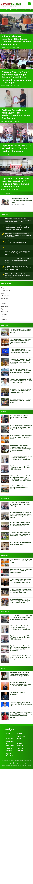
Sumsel (8, 10)
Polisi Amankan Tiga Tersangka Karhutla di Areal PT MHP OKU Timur (21, 437)
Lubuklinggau (5, 295)
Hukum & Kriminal (20, 744)
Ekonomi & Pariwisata (20, 750)
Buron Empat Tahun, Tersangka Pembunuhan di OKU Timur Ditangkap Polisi (21, 571)
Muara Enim (4, 298)
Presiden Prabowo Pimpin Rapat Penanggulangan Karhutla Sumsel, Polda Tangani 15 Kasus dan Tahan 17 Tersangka (16, 77)
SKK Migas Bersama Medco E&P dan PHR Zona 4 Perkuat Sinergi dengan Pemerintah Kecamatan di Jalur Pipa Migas (21, 478)
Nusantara (16, 10)
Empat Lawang (5, 290)
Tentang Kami (13, 762)
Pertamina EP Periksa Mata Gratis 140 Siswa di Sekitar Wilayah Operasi (19, 487)
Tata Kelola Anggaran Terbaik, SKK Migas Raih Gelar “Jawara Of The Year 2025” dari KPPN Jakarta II (20, 361)
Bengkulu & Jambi (26, 10)
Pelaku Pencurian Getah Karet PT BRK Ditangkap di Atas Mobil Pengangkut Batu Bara (21, 590)
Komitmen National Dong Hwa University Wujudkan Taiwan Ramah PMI (20, 400)
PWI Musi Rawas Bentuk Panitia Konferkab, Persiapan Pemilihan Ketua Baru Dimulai (15, 114)
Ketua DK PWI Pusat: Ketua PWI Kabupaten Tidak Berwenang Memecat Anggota (21, 390)
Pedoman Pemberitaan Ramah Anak (10, 765)
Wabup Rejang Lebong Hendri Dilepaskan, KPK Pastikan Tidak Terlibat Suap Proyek (21, 380)
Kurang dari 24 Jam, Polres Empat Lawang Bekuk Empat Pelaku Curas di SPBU (20, 600)
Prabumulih (4, 319)
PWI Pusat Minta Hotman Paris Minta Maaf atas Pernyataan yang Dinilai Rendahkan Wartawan (20, 341)
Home (2, 10)
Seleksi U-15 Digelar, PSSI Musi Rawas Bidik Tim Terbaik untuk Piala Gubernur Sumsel (20, 534)
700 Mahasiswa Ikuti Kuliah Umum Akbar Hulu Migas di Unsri (19, 417)
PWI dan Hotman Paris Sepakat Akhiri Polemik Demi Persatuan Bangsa (20, 331)
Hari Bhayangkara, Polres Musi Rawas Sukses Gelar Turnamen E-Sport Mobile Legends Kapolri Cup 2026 (21, 515)
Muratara (3, 303)
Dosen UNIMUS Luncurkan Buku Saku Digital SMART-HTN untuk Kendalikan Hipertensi (20, 370)
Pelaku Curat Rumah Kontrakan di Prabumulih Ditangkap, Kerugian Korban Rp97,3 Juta (21, 580)
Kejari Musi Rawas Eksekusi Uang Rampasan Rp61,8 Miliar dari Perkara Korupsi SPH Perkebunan (15, 182)
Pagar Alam (4, 311)
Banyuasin (4, 288)
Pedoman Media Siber (22, 762)
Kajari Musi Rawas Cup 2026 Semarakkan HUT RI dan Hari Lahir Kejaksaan (16, 148)
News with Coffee (11, 247)
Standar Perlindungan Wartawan (14, 763)
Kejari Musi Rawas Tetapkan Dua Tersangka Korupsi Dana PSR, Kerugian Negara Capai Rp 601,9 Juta (18, 220)
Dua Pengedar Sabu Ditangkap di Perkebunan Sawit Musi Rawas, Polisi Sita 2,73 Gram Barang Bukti (18, 268)
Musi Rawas (4, 306)
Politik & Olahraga (9, 750)
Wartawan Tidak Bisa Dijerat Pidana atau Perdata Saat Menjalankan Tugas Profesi (20, 674)
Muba (2, 301)
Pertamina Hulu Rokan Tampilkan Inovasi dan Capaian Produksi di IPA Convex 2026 (20, 350)
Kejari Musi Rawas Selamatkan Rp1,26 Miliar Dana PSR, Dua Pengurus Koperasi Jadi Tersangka (18, 235)
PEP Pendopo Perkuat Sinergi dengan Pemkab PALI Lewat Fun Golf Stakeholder (20, 524)
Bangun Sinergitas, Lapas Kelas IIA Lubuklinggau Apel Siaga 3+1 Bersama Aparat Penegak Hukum (21, 715)
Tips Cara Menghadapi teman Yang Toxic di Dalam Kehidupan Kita (21, 704)
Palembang (4, 314)
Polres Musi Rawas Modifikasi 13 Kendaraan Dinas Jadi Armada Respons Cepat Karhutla (16, 40)
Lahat (2, 293)
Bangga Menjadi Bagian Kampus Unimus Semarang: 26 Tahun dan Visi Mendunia (20, 684)
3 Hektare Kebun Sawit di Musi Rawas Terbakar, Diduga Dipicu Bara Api (21, 657)
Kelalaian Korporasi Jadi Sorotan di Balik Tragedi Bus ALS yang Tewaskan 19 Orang (18, 260)
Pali (2, 316)
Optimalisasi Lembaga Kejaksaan (17, 693)
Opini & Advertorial (10, 755)
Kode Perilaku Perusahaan (25, 765)
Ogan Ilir (3, 309)
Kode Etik (24, 763)
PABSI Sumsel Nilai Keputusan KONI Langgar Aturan (20, 543)
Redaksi (8, 762)
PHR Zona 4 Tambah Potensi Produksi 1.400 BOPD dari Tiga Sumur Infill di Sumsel (17, 253)
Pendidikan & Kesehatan (10, 744)
